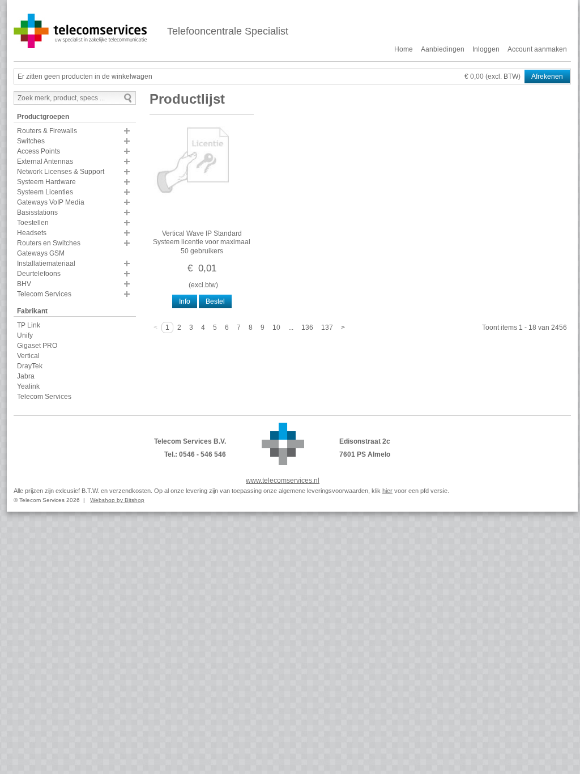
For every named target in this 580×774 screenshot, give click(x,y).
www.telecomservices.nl (282, 480)
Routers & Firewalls (47, 131)
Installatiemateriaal (46, 263)
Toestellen (33, 223)
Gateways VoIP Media (50, 202)
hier (387, 490)
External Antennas (45, 161)
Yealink (28, 386)
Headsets (31, 233)
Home (403, 49)
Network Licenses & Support (60, 172)
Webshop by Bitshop (117, 500)
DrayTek (29, 366)
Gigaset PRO (37, 346)
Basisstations (37, 212)
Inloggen (486, 49)
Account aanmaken (537, 49)
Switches (31, 141)
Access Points (38, 151)
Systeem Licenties (45, 192)
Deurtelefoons (39, 274)
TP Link (28, 325)
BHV (24, 284)
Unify (25, 335)
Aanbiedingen (442, 49)
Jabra (26, 376)
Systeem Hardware (46, 182)
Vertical (28, 356)
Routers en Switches (48, 243)
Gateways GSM (41, 253)
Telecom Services (44, 294)
